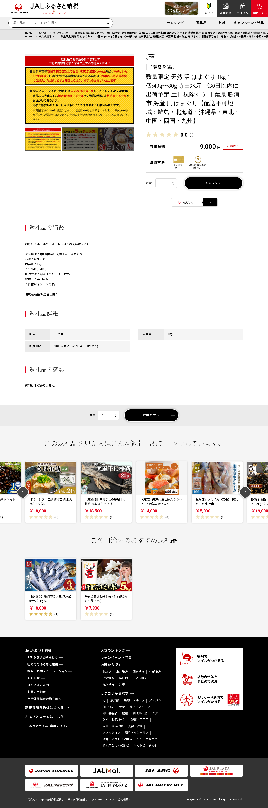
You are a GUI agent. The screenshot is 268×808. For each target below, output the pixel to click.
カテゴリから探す (114, 693)
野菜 (122, 706)
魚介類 (42, 32)
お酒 (155, 713)
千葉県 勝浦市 (162, 67)
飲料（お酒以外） (114, 719)
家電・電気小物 (113, 726)
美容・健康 (135, 726)
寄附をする (213, 183)
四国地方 (141, 678)
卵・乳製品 (110, 713)
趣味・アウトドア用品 (117, 739)
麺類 (125, 713)
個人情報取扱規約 (51, 799)
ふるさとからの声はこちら (46, 726)
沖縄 (122, 684)
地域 (222, 23)
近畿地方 (108, 678)
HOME (28, 32)
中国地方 (125, 678)
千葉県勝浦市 (46, 36)
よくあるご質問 (38, 685)
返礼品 (201, 23)
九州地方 (108, 684)
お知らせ (33, 678)
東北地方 (122, 671)
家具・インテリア (136, 732)
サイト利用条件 (76, 799)
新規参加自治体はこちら (44, 708)
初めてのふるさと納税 (42, 664)
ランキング (175, 23)
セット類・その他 (145, 745)
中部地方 (155, 671)
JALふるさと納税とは (42, 657)
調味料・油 (140, 713)
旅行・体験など (147, 739)
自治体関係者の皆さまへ (44, 698)
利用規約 (30, 799)
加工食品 (108, 706)
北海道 (107, 671)
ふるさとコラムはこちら (44, 717)
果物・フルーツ (134, 700)
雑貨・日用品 (139, 719)
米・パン (155, 700)
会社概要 (123, 799)
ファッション (111, 732)
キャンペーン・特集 (249, 23)
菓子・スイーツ (140, 706)
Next (245, 492)
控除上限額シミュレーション (47, 671)
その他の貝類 (60, 32)
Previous (22, 492)
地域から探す (111, 665)
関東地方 (138, 671)
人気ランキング (112, 651)
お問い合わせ (36, 692)
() (191, 135)
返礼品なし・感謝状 (116, 745)
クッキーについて (102, 799)
